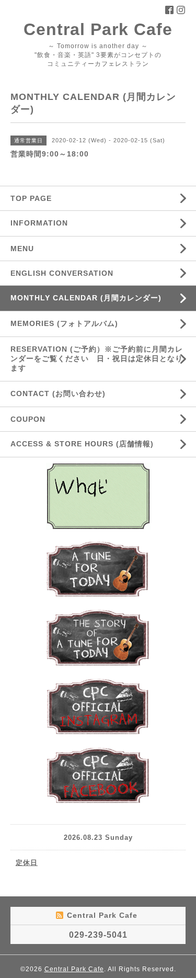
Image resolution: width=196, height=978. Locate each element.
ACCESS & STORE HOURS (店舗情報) (82, 444)
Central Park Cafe (98, 29)
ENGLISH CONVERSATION (61, 273)
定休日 (27, 863)
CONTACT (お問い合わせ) (58, 393)
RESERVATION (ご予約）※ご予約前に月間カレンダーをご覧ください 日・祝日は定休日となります (96, 358)
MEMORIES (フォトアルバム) (64, 323)
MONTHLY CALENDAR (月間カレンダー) (86, 298)
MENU (22, 248)
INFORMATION (64, 223)
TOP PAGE (31, 198)
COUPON (27, 419)
